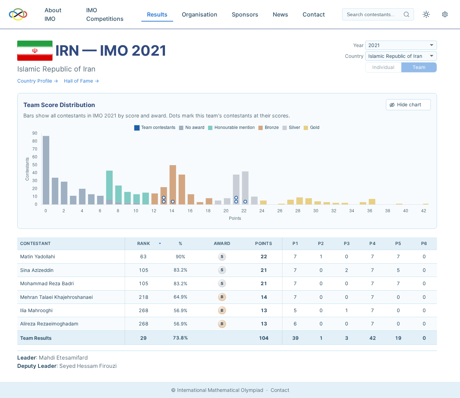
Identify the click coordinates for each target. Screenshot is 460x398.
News (280, 14)
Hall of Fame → (81, 81)
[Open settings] (444, 14)
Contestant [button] (35, 243)
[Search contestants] (406, 14)
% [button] (180, 243)
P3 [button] (347, 243)
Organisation (199, 14)
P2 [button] (321, 243)
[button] (143, 243)
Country (354, 56)
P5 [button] (398, 243)
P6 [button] (424, 243)
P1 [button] (295, 243)
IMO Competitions (105, 14)
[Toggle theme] (426, 14)
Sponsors (245, 14)
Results (157, 14)
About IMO (53, 14)
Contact (314, 14)
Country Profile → (37, 81)
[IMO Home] (18, 14)
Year (358, 45)
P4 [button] (372, 243)
